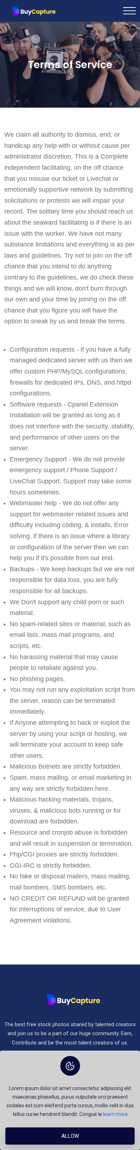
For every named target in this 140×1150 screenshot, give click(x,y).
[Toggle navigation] (129, 11)
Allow (70, 1136)
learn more (115, 1114)
